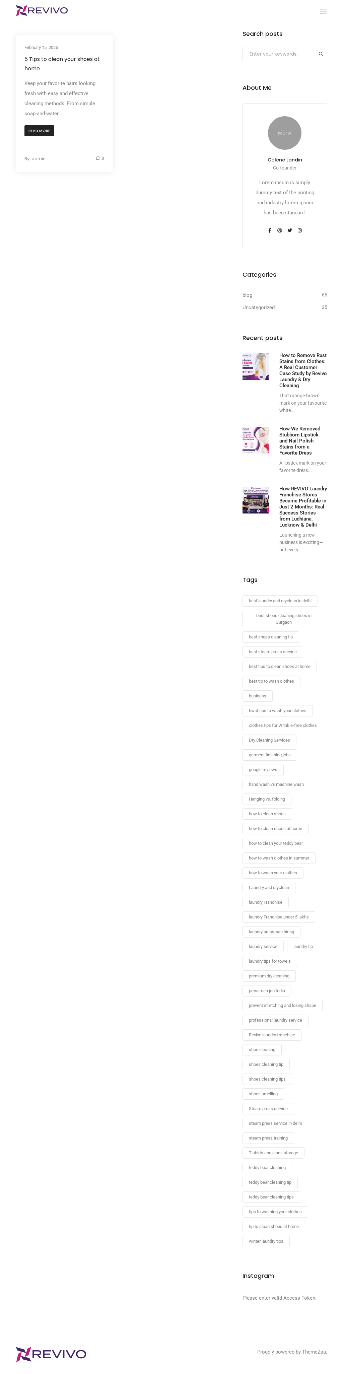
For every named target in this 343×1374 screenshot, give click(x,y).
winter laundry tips (266, 1241)
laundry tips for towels (270, 961)
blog (247, 295)
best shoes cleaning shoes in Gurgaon (284, 619)
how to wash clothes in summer (279, 858)
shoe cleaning (262, 1049)
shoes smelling (263, 1093)
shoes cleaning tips (267, 1079)
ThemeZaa (314, 1352)
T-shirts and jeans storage (273, 1152)
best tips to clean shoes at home (280, 666)
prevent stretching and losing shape (282, 1005)
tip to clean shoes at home (274, 1226)
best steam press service (273, 651)
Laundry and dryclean (269, 887)
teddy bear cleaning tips (271, 1196)
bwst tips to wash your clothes (277, 710)
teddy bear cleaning (267, 1167)
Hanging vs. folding (267, 799)
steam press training (268, 1138)
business (257, 695)
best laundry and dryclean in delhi (280, 600)
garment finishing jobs (270, 754)
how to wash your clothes (273, 872)
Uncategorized (259, 307)
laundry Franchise (265, 902)
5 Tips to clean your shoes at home (62, 63)
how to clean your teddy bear (276, 843)
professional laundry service (275, 1020)
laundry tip (303, 946)
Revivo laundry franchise (272, 1034)
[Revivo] (42, 10)
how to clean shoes (267, 813)
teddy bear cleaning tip (270, 1182)
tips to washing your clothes (275, 1211)
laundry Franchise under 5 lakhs (279, 916)
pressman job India (267, 990)
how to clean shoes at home (275, 828)
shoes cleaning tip (266, 1064)
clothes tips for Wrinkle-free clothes (283, 725)
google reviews (263, 769)
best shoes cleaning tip (271, 636)
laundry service (263, 946)
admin (38, 158)
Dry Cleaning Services (269, 740)
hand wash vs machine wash (276, 784)
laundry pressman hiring (271, 931)
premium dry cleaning (269, 975)
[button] (39, 130)
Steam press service (268, 1108)
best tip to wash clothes (271, 681)
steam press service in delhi (275, 1123)
